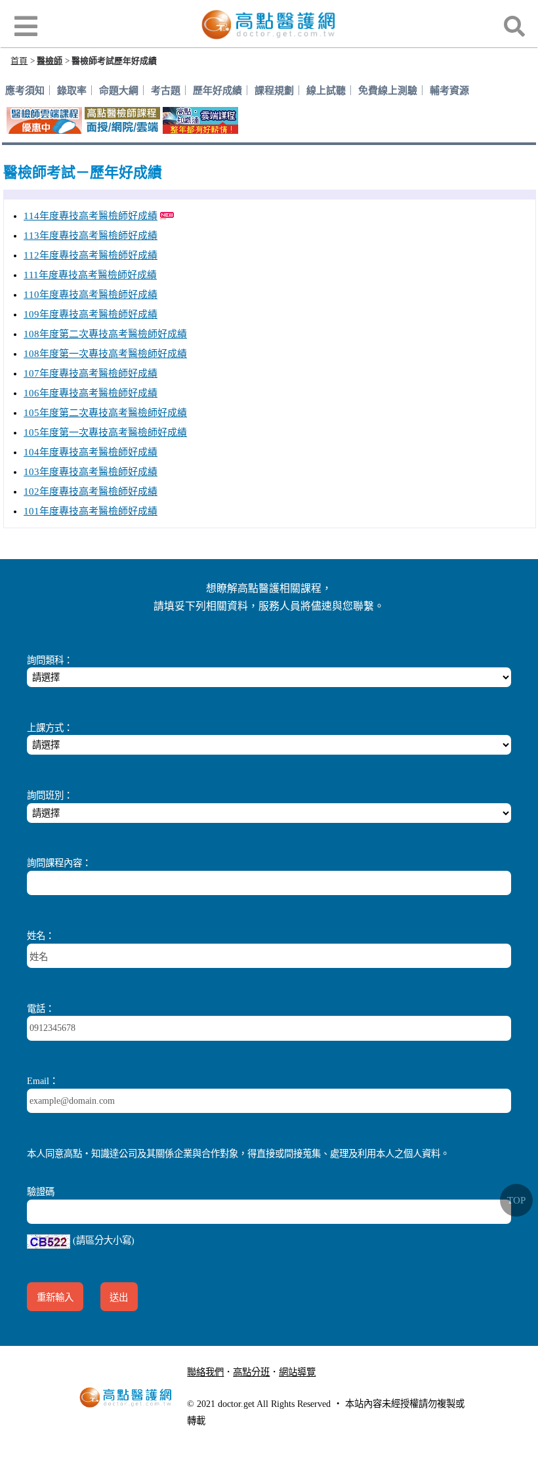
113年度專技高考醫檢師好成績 (90, 235)
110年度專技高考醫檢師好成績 (90, 294)
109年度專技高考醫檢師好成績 (90, 314)
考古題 (165, 90)
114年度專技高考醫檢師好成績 (90, 216)
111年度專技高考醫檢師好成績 (90, 275)
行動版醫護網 (223, 1388)
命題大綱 (118, 90)
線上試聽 (326, 90)
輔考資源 (449, 90)
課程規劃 (274, 90)
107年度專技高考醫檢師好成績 (90, 373)
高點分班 (251, 1372)
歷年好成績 (217, 90)
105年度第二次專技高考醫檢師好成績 (105, 413)
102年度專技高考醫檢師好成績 (90, 491)
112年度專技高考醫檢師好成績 (90, 255)
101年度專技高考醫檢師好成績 (90, 511)
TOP (516, 1200)
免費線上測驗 (387, 90)
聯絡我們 (205, 1372)
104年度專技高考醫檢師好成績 (90, 452)
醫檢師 (49, 61)
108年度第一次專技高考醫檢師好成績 (105, 353)
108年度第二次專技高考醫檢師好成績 (105, 334)
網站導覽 (297, 1372)
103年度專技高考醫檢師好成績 (90, 472)
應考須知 (25, 90)
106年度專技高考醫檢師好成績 (90, 393)
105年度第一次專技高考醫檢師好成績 (105, 432)
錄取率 (72, 90)
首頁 (19, 61)
